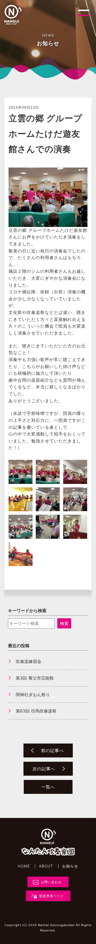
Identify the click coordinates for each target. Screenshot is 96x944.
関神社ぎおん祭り (33, 694)
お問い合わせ (51, 882)
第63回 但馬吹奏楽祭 (36, 711)
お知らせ (70, 866)
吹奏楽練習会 (28, 661)
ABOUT (46, 866)
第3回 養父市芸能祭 (35, 678)
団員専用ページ (51, 896)
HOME (24, 866)
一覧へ (48, 787)
